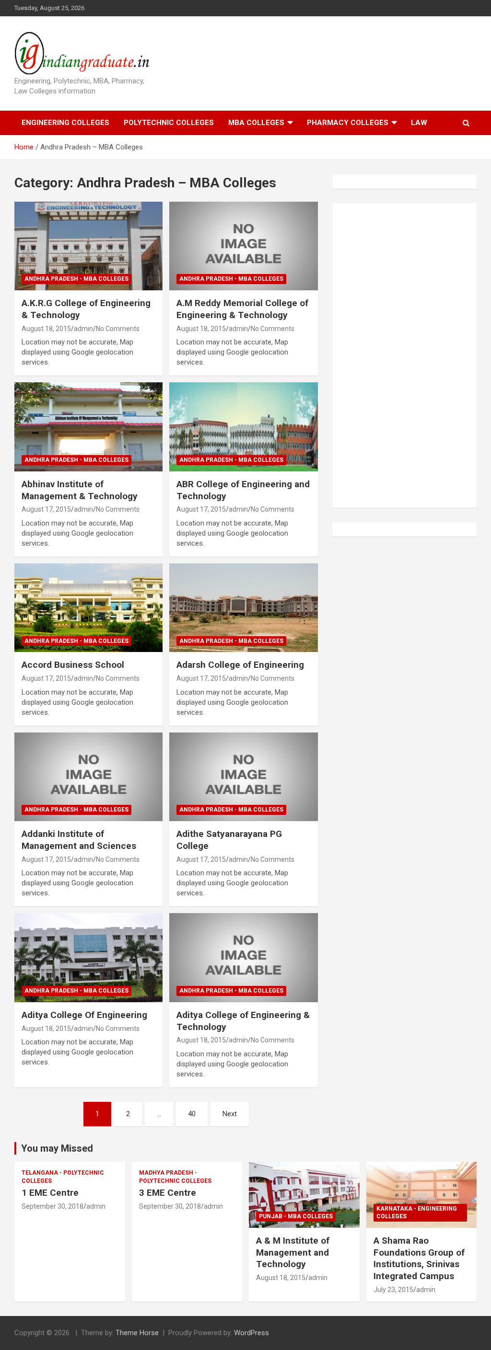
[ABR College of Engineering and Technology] (243, 427)
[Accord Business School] (88, 607)
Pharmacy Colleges (347, 122)
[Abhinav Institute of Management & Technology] (88, 427)
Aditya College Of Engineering (84, 1014)
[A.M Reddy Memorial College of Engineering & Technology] (243, 246)
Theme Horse (137, 1332)
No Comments (118, 328)
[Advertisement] (411, 354)
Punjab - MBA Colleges (296, 1216)
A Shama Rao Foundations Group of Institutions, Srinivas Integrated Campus (419, 1258)
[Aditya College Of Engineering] (88, 958)
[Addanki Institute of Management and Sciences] (88, 777)
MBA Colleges (256, 122)
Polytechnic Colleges (169, 122)
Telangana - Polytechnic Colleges (63, 1176)
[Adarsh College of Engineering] (243, 607)
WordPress (251, 1332)
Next (229, 1114)
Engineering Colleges (65, 122)
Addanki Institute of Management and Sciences (79, 839)
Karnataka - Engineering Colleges (416, 1212)
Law (419, 122)
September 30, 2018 (52, 1206)
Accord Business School (73, 664)
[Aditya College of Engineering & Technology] (243, 958)
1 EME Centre (50, 1192)
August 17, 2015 (46, 509)
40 (192, 1114)
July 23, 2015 (393, 1289)
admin (83, 328)
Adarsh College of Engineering (240, 664)
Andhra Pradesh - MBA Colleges (76, 278)
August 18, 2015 (46, 328)
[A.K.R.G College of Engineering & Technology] (88, 246)
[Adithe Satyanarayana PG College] (243, 777)
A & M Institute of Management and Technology (292, 1252)
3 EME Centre (167, 1192)
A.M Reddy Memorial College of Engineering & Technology (242, 308)
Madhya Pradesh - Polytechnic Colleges (175, 1176)
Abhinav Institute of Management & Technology (80, 490)
